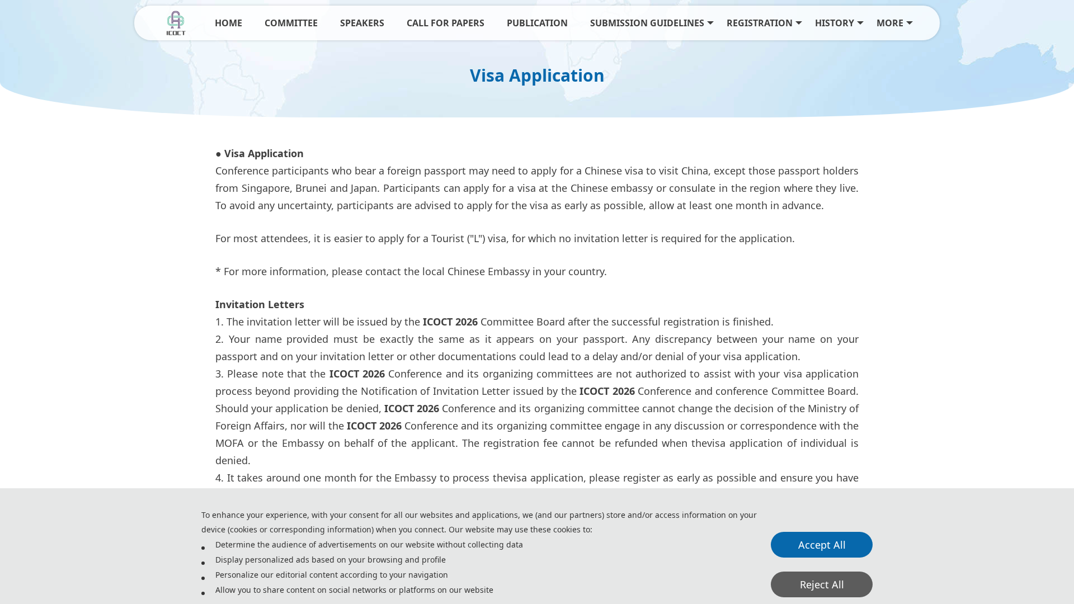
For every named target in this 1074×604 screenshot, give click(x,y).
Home (228, 23)
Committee (291, 23)
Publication (537, 23)
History (834, 23)
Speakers (362, 23)
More (890, 23)
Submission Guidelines (647, 23)
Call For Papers (445, 23)
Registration (760, 23)
